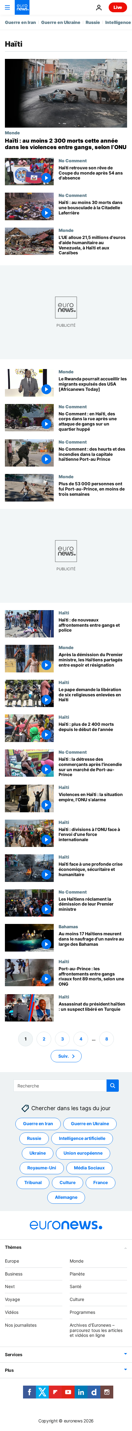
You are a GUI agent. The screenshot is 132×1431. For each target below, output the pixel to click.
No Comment (73, 160)
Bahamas (68, 926)
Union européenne (83, 1153)
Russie (93, 22)
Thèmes (13, 1246)
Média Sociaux (89, 1167)
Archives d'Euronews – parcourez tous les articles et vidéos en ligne (96, 1330)
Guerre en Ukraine (60, 22)
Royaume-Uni (41, 1167)
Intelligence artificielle (82, 1138)
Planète (77, 1273)
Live (118, 7)
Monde (12, 132)
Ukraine (37, 1153)
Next (10, 1286)
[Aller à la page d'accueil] (22, 7)
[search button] (113, 1085)
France (100, 1182)
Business (13, 1273)
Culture (68, 1182)
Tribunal (33, 1182)
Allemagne (66, 1197)
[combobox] (66, 1085)
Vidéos (11, 1312)
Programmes (82, 1312)
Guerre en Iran (20, 22)
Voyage (12, 1299)
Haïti (64, 612)
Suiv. (63, 1055)
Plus (9, 1370)
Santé (75, 1286)
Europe (12, 1260)
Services (13, 1354)
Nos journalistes (21, 1324)
